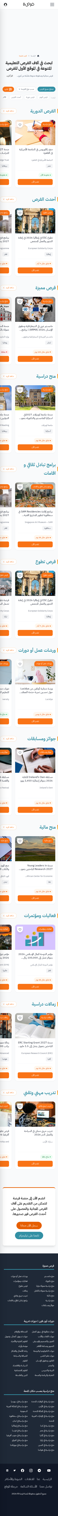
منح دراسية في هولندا (46, 1449)
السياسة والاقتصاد (20, 1365)
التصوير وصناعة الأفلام (45, 1346)
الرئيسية (47, 1479)
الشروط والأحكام (13, 1479)
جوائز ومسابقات (41, 738)
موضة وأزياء (23, 1346)
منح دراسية (47, 124)
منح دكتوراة (50, 1281)
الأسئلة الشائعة (28, 1486)
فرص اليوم (43, 97)
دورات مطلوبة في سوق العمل (43, 1331)
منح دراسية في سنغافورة (18, 1416)
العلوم (25, 1360)
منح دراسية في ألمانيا (47, 1435)
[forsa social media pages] (49, 1470)
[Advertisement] (29, 1507)
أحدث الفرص (16, 97)
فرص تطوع (47, 212)
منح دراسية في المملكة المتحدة (43, 1411)
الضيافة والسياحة (21, 1355)
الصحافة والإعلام (21, 1331)
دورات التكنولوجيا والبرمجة (43, 1351)
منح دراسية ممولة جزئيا (45, 1285)
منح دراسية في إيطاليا (20, 1425)
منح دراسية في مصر (47, 1430)
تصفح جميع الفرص (46, 89)
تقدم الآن (35, 181)
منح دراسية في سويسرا (19, 1401)
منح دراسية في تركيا (47, 1440)
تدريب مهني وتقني (40, 1092)
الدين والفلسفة (21, 1375)
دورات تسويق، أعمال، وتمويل (16, 1336)
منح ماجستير (49, 1276)
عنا (38, 1479)
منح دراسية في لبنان (20, 1420)
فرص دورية (30, 97)
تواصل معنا (46, 1486)
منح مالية (47, 827)
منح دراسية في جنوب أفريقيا (17, 1435)
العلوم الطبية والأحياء (19, 1341)
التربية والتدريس (48, 1370)
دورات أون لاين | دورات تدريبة (39, 1321)
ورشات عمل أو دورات (37, 650)
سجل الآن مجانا (29, 1225)
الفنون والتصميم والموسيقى (43, 1341)
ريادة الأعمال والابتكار (19, 1351)
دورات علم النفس (47, 1355)
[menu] (52, 4)
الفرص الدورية (43, 111)
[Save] (20, 125)
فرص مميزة (45, 287)
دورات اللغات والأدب (46, 1336)
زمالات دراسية (44, 1004)
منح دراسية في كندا (47, 1425)
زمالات (25, 1290)
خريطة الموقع (11, 1486)
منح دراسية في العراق (20, 1440)
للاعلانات (29, 1479)
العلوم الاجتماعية (21, 1370)
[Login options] (5, 4)
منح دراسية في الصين (46, 1445)
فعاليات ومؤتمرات (40, 915)
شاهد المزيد (10, 110)
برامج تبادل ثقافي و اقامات (42, 486)
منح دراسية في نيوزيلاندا (19, 1445)
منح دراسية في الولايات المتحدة (42, 1401)
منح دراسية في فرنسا (20, 1430)
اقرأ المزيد (9, 75)
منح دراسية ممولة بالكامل (44, 1290)
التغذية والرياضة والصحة (44, 1375)
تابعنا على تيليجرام (29, 1235)
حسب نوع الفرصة (27, 89)
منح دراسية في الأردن (46, 1406)
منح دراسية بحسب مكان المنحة (39, 1391)
